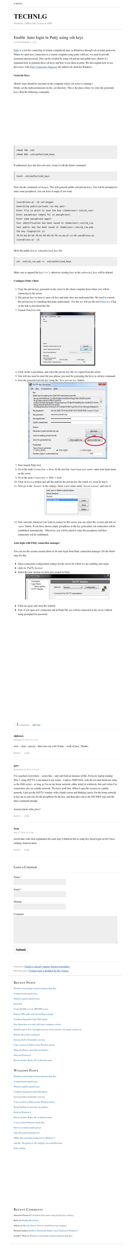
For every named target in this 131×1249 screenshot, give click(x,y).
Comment (19, 914)
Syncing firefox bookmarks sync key (29, 1039)
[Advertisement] (40, 120)
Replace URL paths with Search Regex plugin (33, 1014)
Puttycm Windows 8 (22, 1055)
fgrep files (18, 1003)
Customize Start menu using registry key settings (52, 1215)
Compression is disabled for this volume (49, 970)
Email (18, 889)
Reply (17, 753)
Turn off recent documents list (26, 1132)
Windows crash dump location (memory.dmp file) (35, 988)
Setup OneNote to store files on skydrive (31, 1049)
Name (18, 877)
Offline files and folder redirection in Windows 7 (34, 1137)
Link (27, 753)
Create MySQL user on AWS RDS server (31, 1008)
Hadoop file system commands (27, 1034)
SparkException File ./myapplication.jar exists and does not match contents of (47, 1029)
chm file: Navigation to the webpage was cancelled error (38, 1143)
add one (36, 724)
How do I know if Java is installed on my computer (45, 1225)
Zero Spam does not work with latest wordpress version (37, 1024)
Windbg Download (30, 1220)
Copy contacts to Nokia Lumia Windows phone (34, 1044)
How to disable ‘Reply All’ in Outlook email (33, 1060)
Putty (16, 50)
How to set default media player (27, 1127)
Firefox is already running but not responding (47, 966)
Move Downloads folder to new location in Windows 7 (54, 1230)
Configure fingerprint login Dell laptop (30, 1019)
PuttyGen (105, 301)
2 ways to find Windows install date (29, 1122)
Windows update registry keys (27, 998)
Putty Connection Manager (43, 66)
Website (18, 901)
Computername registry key (26, 993)
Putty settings (20, 1148)
